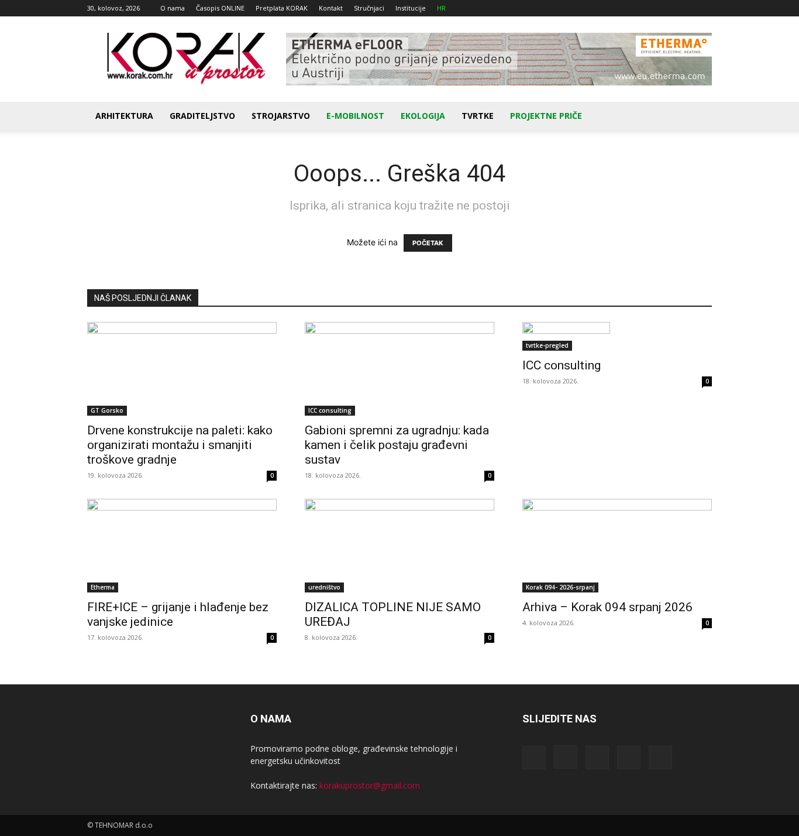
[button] (698, 116)
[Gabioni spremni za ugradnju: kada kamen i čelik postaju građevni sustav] (399, 369)
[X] (684, 8)
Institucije (410, 8)
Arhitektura (124, 115)
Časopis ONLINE (220, 8)
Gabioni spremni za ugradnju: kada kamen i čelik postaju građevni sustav (397, 445)
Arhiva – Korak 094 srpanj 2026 (607, 607)
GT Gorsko (107, 410)
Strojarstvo (281, 115)
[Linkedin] (664, 8)
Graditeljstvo (202, 115)
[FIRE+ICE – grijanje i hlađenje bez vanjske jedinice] (182, 545)
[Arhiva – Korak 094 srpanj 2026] (617, 545)
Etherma (103, 587)
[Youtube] (703, 8)
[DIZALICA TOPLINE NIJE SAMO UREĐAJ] (399, 545)
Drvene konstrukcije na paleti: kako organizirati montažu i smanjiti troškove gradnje (180, 445)
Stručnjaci (369, 8)
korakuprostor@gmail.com (369, 785)
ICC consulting (330, 410)
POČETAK (427, 243)
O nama (172, 8)
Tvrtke (478, 115)
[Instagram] (645, 8)
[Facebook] (626, 8)
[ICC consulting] (617, 336)
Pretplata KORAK (282, 8)
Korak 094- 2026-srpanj (560, 587)
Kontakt (331, 8)
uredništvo (324, 587)
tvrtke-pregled (547, 345)
